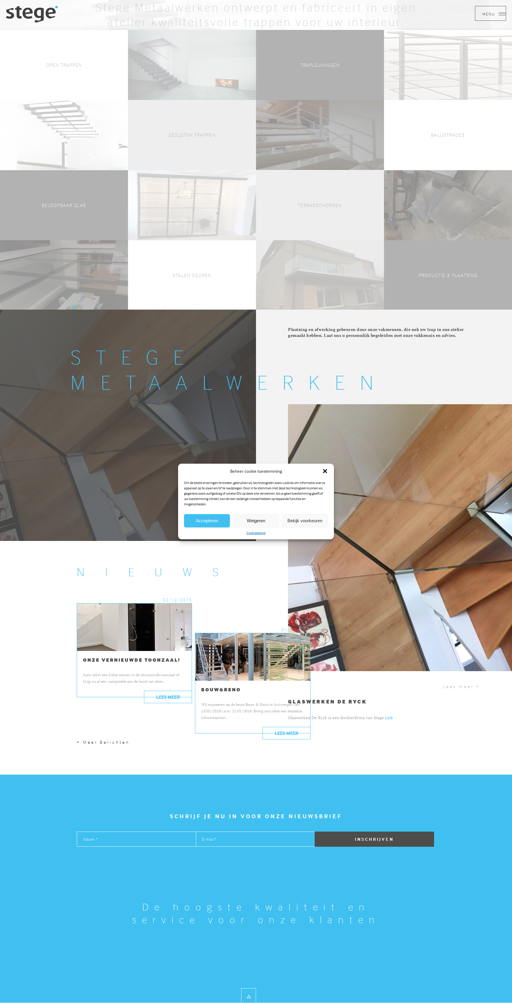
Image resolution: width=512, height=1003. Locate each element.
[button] (325, 471)
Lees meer (168, 697)
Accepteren (207, 520)
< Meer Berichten (103, 742)
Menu (489, 13)
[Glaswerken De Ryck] (32, 13)
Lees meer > (461, 686)
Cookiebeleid (256, 533)
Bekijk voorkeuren (304, 520)
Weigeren (256, 520)
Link (389, 718)
